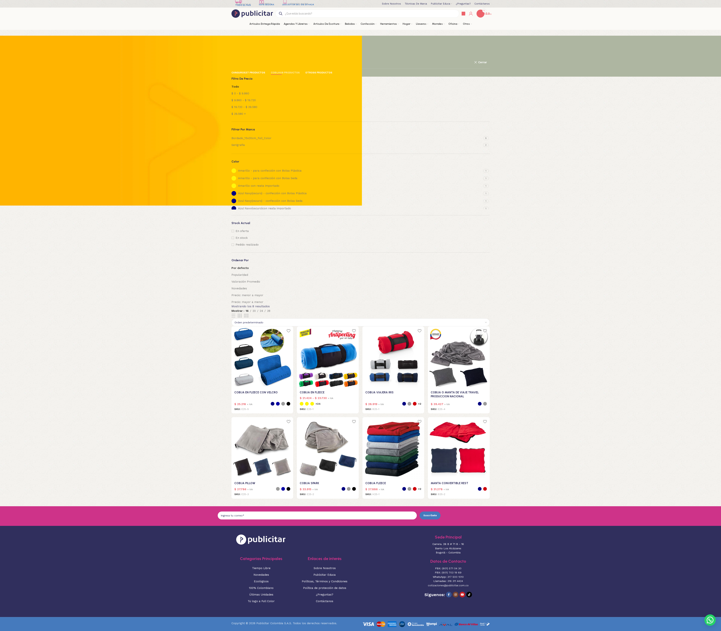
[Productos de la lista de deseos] (463, 13)
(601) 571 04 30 (451, 568)
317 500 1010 (455, 576)
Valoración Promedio (245, 281)
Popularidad (239, 275)
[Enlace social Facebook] (449, 594)
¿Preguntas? (324, 594)
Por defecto (240, 268)
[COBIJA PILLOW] (262, 448)
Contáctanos (324, 601)
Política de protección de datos (324, 588)
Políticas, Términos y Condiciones (324, 581)
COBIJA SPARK (309, 483)
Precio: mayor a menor (247, 302)
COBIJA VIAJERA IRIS (379, 392)
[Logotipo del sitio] (252, 13)
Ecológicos (261, 581)
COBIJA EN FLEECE (312, 392)
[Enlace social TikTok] (469, 594)
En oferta (242, 231)
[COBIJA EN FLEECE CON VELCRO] (262, 357)
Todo (235, 86)
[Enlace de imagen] (260, 539)
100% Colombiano (261, 588)
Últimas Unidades (261, 594)
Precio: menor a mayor (247, 295)
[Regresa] (236, 40)
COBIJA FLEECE (375, 483)
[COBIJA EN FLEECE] (328, 357)
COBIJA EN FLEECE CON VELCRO (256, 392)
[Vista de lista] (233, 315)
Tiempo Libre (261, 568)
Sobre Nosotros (325, 568)
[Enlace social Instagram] (455, 594)
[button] (710, 620)
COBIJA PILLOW (244, 483)
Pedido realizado (247, 244)
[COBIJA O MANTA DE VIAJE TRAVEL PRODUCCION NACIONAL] (459, 357)
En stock (242, 238)
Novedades (239, 288)
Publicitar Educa (324, 574)
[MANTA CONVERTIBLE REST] (459, 448)
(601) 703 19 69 (451, 572)
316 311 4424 (455, 580)
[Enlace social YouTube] (462, 594)
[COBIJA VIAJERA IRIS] (393, 357)
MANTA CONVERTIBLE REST (449, 483)
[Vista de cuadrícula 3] (239, 315)
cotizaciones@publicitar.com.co (448, 585)
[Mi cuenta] (471, 13)
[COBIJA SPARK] (328, 448)
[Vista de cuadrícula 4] (246, 315)
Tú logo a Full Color (261, 601)
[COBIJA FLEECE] (393, 448)
